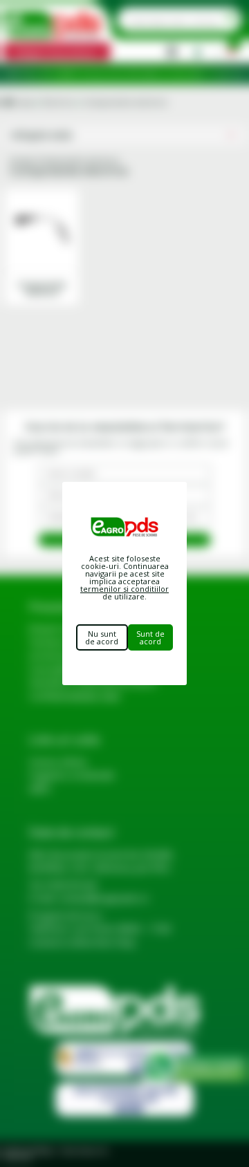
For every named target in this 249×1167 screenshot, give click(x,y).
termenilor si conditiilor (124, 589)
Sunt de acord (150, 637)
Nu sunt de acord (101, 637)
